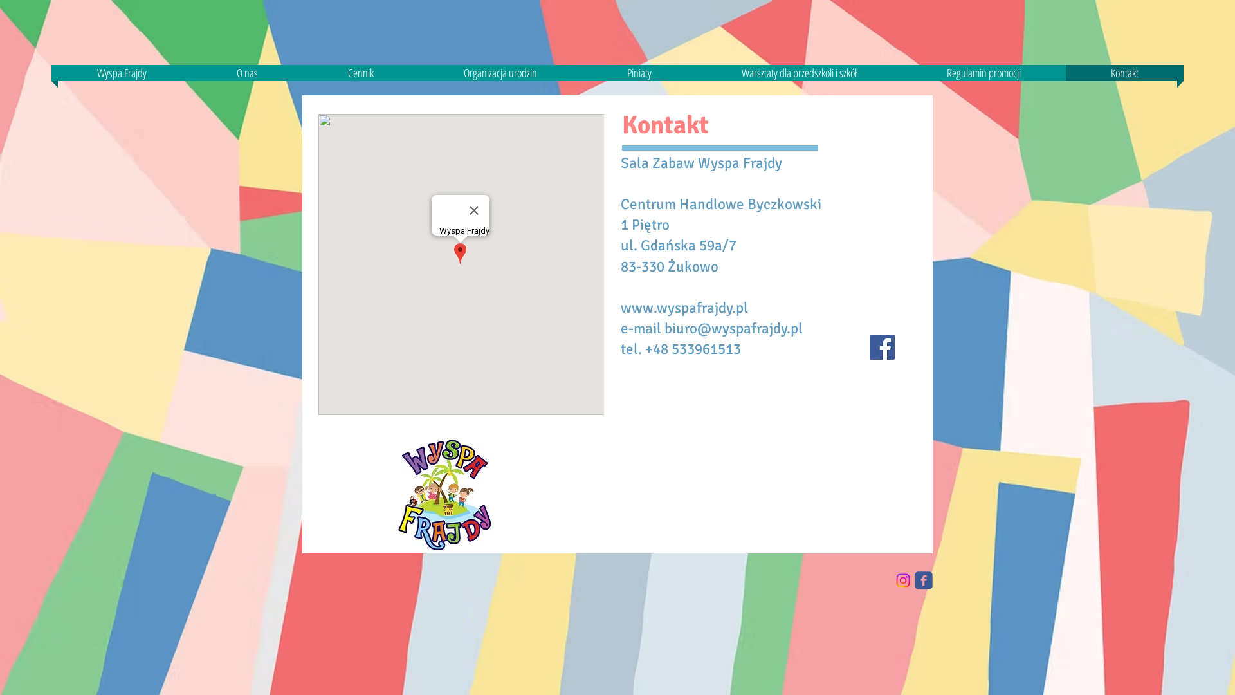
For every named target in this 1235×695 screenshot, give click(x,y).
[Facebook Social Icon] (882, 347)
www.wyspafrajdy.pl (684, 308)
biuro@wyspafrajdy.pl (733, 328)
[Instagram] (903, 580)
